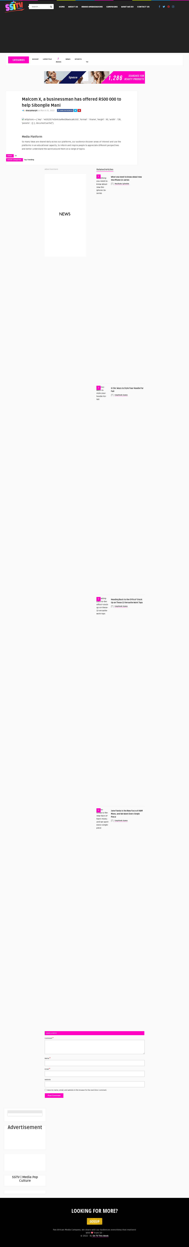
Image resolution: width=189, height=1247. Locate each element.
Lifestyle (47, 59)
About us (73, 7)
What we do (127, 7)
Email (47, 1069)
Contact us (143, 7)
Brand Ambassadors (92, 7)
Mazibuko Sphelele (122, 184)
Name (47, 1058)
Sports (78, 59)
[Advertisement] (94, 33)
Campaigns (112, 7)
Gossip (35, 59)
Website (48, 1080)
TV (87, 62)
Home (62, 7)
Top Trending (29, 160)
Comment (49, 1038)
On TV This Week (100, 1236)
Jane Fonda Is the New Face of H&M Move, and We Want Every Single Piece (127, 814)
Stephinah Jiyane (121, 395)
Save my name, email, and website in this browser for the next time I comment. (77, 1090)
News (68, 59)
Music (58, 62)
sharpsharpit (31, 110)
